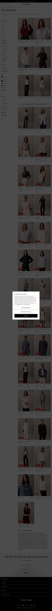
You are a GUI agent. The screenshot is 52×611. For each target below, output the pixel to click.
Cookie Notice (19, 304)
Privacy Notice (27, 304)
